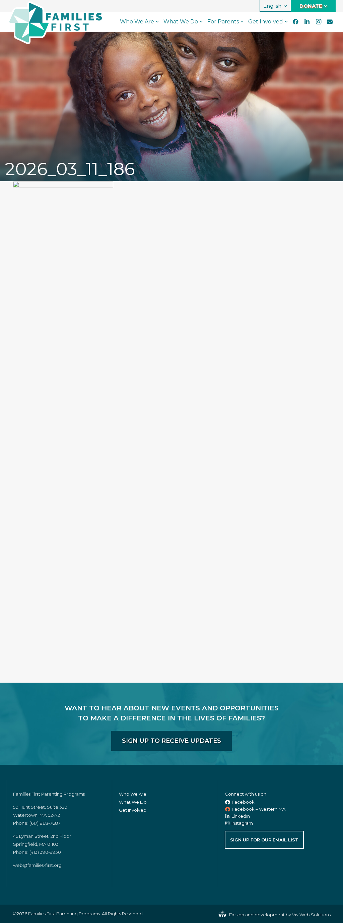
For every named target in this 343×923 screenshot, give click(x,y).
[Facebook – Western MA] (228, 809)
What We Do (133, 802)
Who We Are (132, 794)
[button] (275, 6)
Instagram (242, 823)
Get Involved (132, 810)
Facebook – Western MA (258, 809)
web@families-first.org (37, 865)
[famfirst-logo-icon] (29, 22)
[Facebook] (295, 21)
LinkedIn (240, 816)
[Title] (330, 21)
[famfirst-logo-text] (74, 22)
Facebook (243, 802)
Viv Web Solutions (311, 914)
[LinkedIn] (307, 21)
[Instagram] (318, 21)
